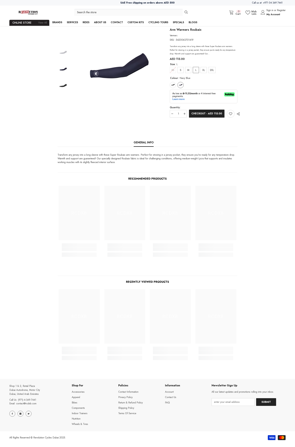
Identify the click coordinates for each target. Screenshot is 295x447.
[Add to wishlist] (230, 114)
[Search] (132, 12)
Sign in (270, 10)
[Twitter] (28, 414)
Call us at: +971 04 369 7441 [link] (267, 2)
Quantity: (175, 107)
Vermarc (173, 35)
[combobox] (128, 12)
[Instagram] (20, 414)
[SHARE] (237, 114)
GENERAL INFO (144, 142)
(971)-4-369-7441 (27, 400)
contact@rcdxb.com (26, 403)
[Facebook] (12, 414)
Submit (266, 402)
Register (281, 10)
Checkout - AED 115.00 (206, 113)
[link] (79, 249)
